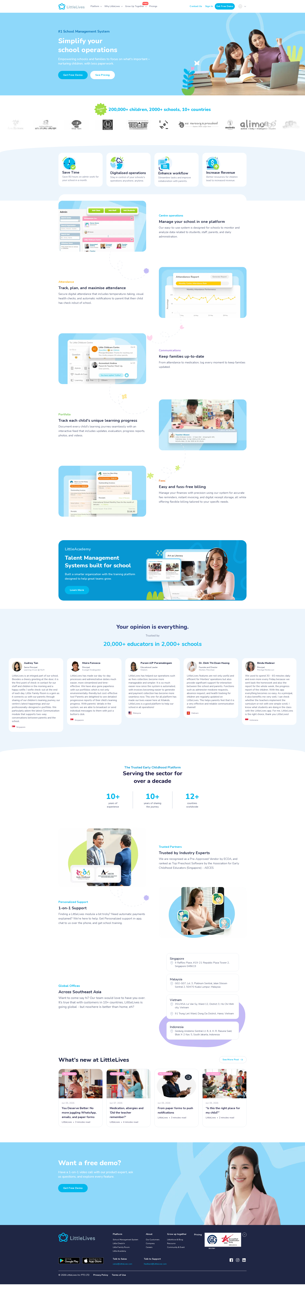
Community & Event (176, 1247)
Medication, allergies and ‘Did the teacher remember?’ (126, 1112)
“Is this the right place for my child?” (223, 1110)
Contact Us (196, 6)
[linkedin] (244, 1261)
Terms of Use (119, 1274)
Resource (171, 1243)
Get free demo (73, 1188)
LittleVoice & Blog (175, 1239)
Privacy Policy (100, 1274)
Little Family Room (121, 1247)
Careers (149, 1247)
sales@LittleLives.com (122, 1264)
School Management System (125, 1239)
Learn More (77, 590)
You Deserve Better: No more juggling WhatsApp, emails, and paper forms (79, 1112)
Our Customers (152, 1239)
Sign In (209, 6)
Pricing (198, 1234)
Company (150, 1243)
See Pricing (102, 75)
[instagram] (237, 1261)
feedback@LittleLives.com (155, 1264)
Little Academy (119, 1251)
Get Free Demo (224, 6)
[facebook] (231, 1261)
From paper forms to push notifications (175, 1110)
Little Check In (119, 1243)
